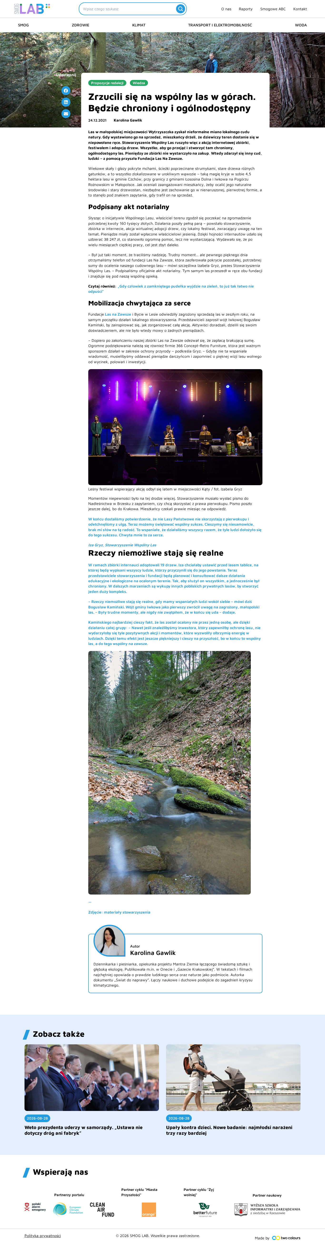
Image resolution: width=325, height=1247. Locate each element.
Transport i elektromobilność (220, 25)
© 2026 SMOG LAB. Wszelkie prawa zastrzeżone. (158, 1235)
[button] (65, 90)
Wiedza (139, 83)
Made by (262, 1238)
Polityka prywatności (43, 1235)
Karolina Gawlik (128, 120)
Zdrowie (80, 25)
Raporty (246, 9)
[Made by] (286, 1238)
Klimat (138, 25)
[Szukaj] (180, 9)
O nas (226, 9)
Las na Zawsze (118, 314)
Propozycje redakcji (107, 83)
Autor (135, 946)
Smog (23, 25)
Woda (301, 25)
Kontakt (300, 9)
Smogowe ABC (273, 9)
